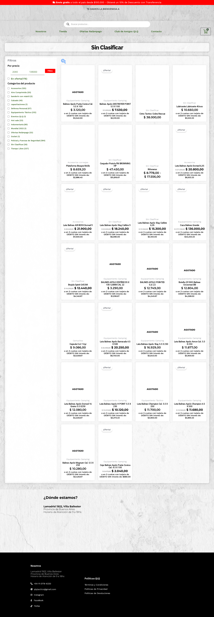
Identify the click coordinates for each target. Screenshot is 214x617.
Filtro (50, 71)
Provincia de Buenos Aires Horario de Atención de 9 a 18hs (62, 509)
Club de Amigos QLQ (126, 31)
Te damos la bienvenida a (103, 9)
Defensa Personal (21, 108)
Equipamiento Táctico (23, 112)
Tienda (63, 31)
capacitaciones (19, 104)
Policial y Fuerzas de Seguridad (28, 140)
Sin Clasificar (19, 144)
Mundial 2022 (18, 128)
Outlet (15, 136)
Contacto (156, 31)
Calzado (17, 100)
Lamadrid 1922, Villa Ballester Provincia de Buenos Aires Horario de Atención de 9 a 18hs (47, 574)
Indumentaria (19, 124)
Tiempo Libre (20, 148)
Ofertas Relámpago (91, 31)
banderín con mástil (22, 96)
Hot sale (17, 120)
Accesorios (18, 88)
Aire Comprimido (21, 92)
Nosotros (41, 31)
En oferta (19, 78)
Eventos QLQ (18, 116)
